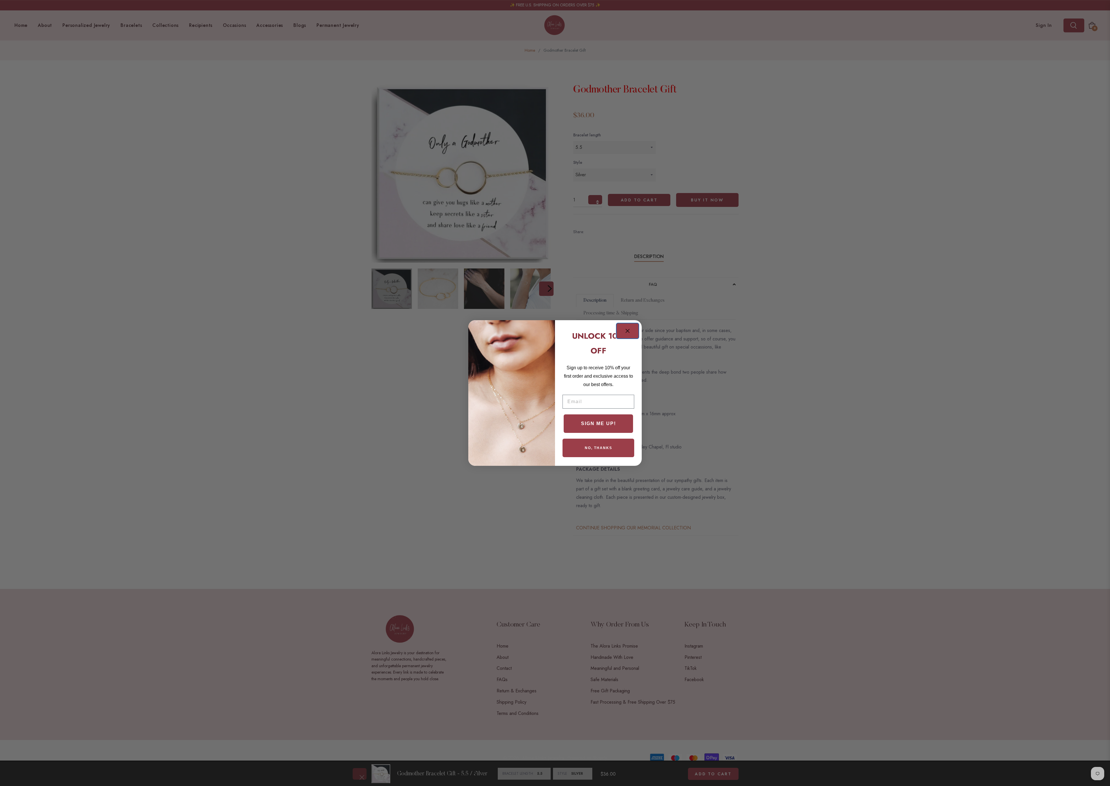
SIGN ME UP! (598, 423)
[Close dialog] (627, 331)
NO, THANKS (598, 448)
